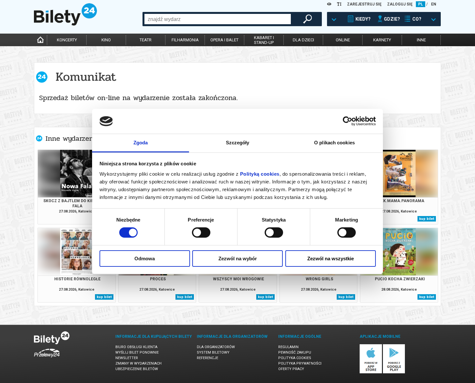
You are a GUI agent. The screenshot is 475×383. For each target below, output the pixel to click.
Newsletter (126, 358)
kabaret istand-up (264, 40)
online (343, 39)
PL (420, 4)
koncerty (67, 39)
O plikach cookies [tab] (334, 142)
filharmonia (185, 39)
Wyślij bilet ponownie (137, 352)
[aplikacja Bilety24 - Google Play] (394, 372)
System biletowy (213, 352)
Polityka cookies (294, 358)
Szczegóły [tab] (237, 142)
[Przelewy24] (47, 359)
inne (421, 39)
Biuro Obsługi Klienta (136, 347)
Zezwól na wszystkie (330, 258)
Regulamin (288, 347)
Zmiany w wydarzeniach (138, 363)
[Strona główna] (65, 23)
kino (106, 39)
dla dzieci (303, 39)
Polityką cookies (260, 174)
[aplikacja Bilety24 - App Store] (371, 372)
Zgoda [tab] (140, 142)
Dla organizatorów (216, 347)
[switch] (201, 232)
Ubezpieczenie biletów (136, 369)
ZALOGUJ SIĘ (400, 4)
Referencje (207, 358)
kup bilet (426, 219)
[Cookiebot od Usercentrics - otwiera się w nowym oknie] (347, 121)
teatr (146, 39)
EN (433, 4)
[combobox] (217, 19)
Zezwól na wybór (237, 258)
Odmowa (144, 258)
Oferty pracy (291, 369)
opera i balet (224, 39)
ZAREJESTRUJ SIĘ (364, 4)
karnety (382, 39)
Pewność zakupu (294, 352)
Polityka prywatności (300, 363)
